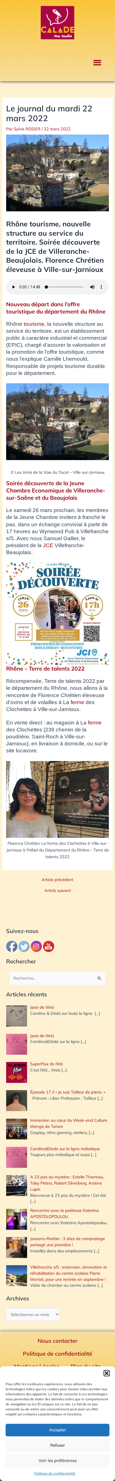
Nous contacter (58, 1340)
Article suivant (57, 891)
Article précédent (57, 880)
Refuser (57, 1445)
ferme (76, 702)
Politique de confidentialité (54, 1473)
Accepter (57, 1429)
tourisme (34, 324)
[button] (106, 1373)
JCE (48, 545)
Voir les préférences (58, 1460)
